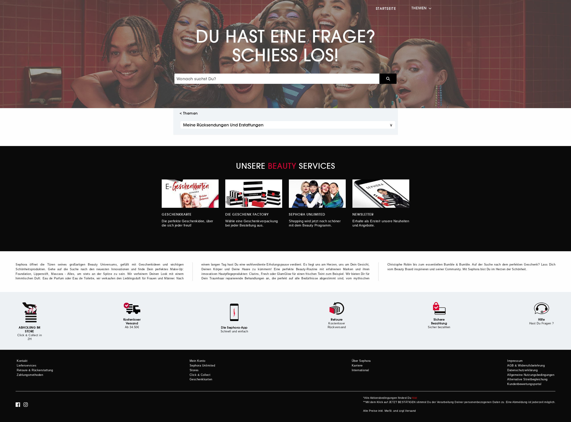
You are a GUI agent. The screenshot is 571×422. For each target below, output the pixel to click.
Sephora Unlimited (202, 365)
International (360, 370)
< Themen (189, 113)
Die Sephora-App (234, 327)
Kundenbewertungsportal (524, 384)
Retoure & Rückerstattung (35, 370)
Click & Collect (200, 375)
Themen (419, 8)
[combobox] (276, 79)
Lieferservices (26, 365)
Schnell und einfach (234, 331)
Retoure (337, 319)
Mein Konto (197, 360)
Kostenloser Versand (132, 321)
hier (414, 397)
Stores (194, 370)
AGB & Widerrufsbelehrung (526, 365)
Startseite (386, 8)
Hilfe (541, 319)
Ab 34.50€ (132, 327)
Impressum (515, 360)
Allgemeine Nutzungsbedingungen (530, 375)
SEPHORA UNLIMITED (307, 214)
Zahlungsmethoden (30, 375)
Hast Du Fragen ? (541, 323)
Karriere (357, 365)
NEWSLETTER (363, 214)
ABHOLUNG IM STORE (29, 329)
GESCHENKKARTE (177, 214)
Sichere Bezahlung (439, 321)
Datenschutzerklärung (522, 370)
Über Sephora (361, 360)
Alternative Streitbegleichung (527, 379)
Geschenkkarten (201, 379)
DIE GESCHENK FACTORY (247, 214)
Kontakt (22, 360)
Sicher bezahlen (439, 327)
